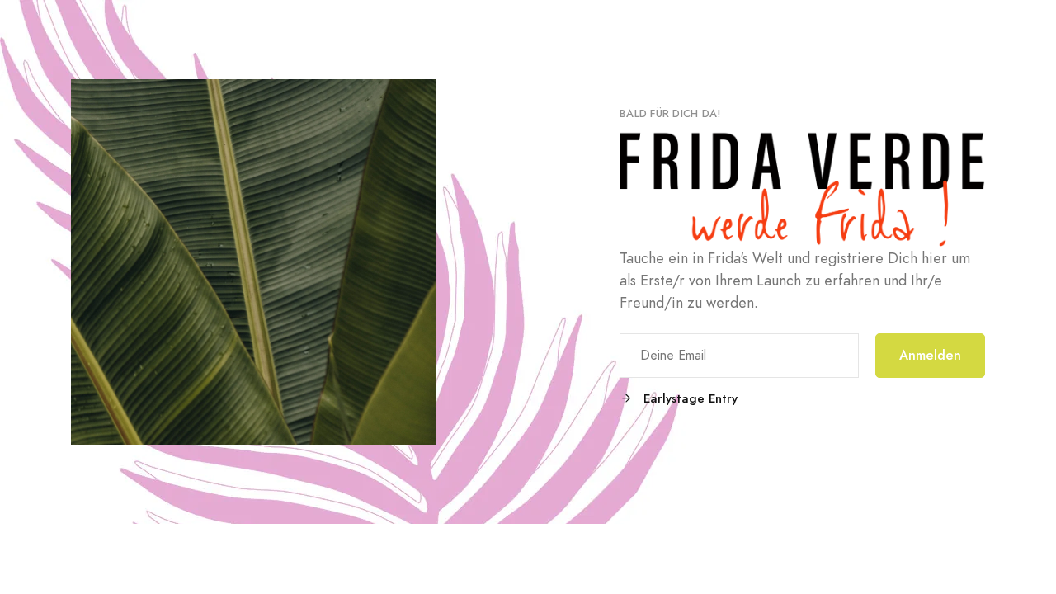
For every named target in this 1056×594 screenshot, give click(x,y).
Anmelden (930, 355)
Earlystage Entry (688, 398)
